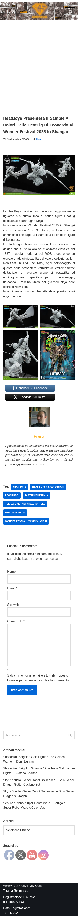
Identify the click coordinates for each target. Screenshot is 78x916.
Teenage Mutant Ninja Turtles (25, 504)
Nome (12, 571)
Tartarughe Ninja (36, 495)
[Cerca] (70, 735)
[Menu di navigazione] (70, 10)
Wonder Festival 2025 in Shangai (26, 521)
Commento (16, 621)
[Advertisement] (39, 61)
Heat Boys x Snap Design (48, 486)
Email (12, 588)
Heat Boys (19, 486)
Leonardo (12, 495)
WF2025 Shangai (15, 512)
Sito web (13, 604)
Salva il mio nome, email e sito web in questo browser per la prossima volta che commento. (38, 678)
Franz (40, 139)
